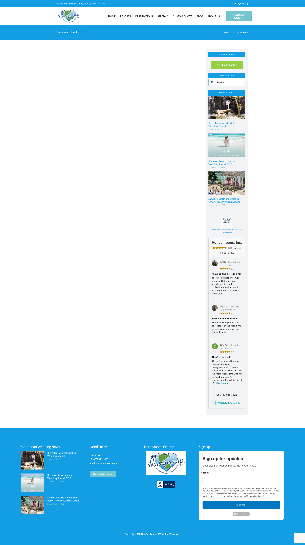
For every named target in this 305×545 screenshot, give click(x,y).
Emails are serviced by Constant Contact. (247, 495)
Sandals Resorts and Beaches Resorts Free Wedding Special (224, 200)
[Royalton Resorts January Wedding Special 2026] (226, 145)
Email (206, 472)
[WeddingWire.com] (227, 403)
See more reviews (226, 394)
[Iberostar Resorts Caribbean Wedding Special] (226, 107)
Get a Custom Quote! (100, 466)
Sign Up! (241, 504)
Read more (222, 383)
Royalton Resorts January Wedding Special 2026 (222, 163)
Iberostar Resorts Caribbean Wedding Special (223, 124)
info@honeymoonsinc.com (91, 3)
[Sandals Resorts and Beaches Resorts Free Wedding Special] (226, 183)
